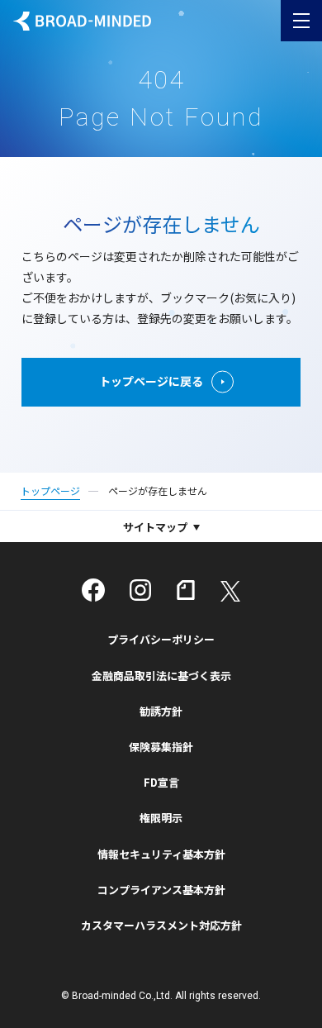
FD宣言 (161, 782)
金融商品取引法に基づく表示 (161, 675)
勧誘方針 (161, 711)
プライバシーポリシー (161, 639)
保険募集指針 (161, 746)
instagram (140, 590)
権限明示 (161, 818)
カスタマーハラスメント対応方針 (161, 925)
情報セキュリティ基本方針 (161, 854)
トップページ (50, 490)
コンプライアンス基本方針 (161, 889)
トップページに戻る (151, 381)
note (186, 590)
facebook (93, 590)
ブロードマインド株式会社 (82, 21)
